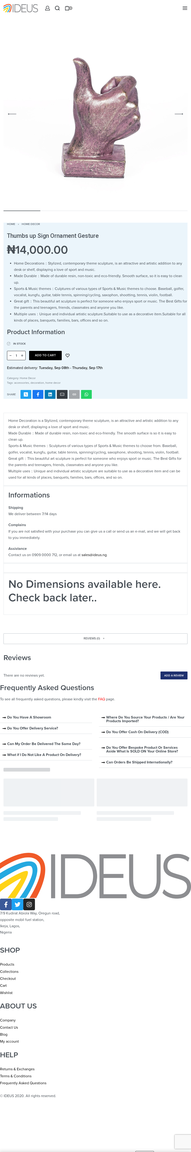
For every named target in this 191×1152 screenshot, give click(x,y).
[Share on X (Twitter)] (25, 394)
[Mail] (62, 394)
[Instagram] (29, 904)
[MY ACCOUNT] (47, 8)
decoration (37, 382)
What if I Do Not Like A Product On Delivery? (44, 754)
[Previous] (12, 114)
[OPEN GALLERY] (95, 114)
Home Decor (31, 224)
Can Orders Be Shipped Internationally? (139, 762)
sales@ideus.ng (94, 555)
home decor (53, 382)
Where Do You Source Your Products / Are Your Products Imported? (145, 719)
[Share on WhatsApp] (86, 394)
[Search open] (57, 8)
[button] (95, 638)
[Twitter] (17, 904)
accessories (21, 382)
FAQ (101, 699)
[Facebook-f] (6, 904)
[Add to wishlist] (67, 355)
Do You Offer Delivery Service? (32, 728)
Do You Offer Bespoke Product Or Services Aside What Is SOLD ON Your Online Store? (142, 749)
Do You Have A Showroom (29, 717)
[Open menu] (185, 8)
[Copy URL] (74, 394)
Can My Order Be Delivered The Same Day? (43, 744)
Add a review (174, 675)
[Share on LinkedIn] (50, 394)
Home (11, 224)
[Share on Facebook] (38, 394)
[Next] (178, 114)
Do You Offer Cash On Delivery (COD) (137, 732)
